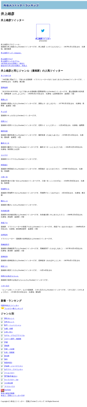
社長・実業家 (9, 352)
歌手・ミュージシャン (12, 325)
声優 (6, 342)
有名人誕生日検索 (7, 393)
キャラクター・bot (11, 380)
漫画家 (6, 346)
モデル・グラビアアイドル (14, 335)
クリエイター (9, 373)
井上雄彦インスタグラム (10, 61)
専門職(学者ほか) (10, 376)
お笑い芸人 (8, 332)
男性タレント (9, 318)
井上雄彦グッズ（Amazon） (11, 53)
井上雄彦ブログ (7, 59)
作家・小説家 (9, 349)
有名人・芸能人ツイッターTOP (13, 395)
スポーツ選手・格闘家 (12, 339)
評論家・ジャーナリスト (13, 366)
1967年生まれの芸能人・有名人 (13, 63)
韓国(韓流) (8, 363)
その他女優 (8, 383)
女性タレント (9, 322)
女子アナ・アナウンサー (13, 369)
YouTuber (7, 390)
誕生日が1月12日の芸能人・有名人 (14, 66)
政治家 (6, 356)
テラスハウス (9, 386)
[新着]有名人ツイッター (10, 305)
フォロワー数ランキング (13, 308)
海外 (6, 359)
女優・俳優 (8, 329)
